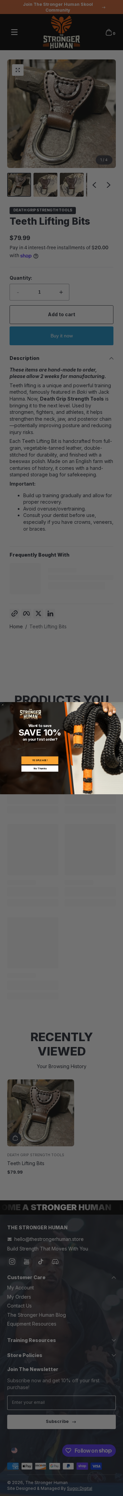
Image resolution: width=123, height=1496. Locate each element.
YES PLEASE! (39, 760)
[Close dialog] (2, 704)
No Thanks (39, 768)
